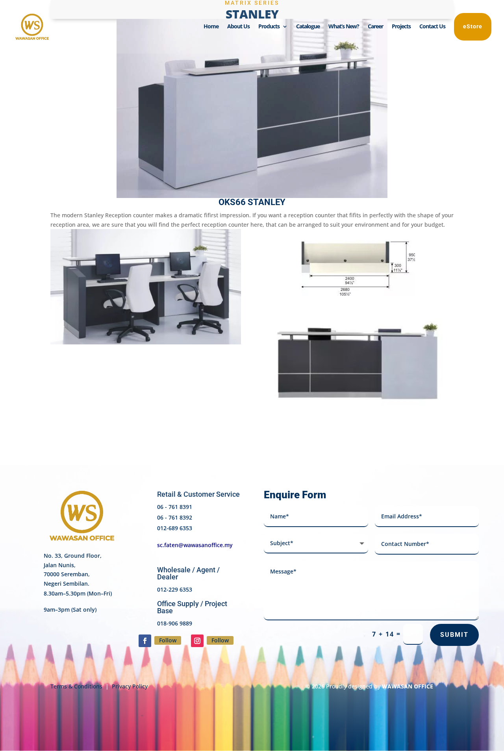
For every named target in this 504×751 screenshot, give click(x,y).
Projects (401, 27)
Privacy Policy (130, 686)
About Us (238, 27)
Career (375, 27)
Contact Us (432, 27)
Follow (167, 640)
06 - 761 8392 (174, 517)
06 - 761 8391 (174, 507)
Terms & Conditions (76, 686)
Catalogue (308, 27)
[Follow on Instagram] (197, 640)
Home (211, 27)
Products (269, 27)
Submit (454, 634)
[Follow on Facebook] (145, 640)
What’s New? (343, 27)
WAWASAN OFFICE (407, 686)
